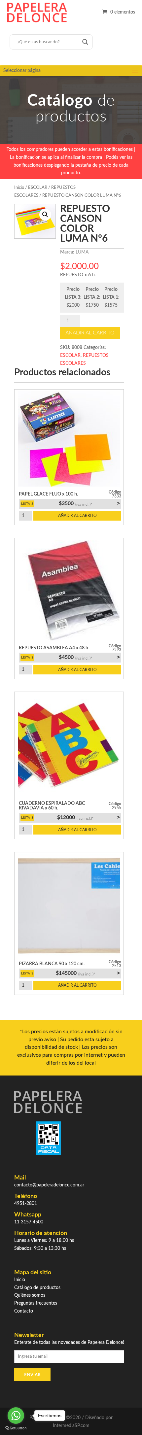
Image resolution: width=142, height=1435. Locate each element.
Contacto (23, 1311)
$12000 (88, 817)
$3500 (89, 503)
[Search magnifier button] (85, 42)
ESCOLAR (37, 188)
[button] (45, 215)
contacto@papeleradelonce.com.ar (49, 1185)
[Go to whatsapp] (16, 1415)
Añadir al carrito (90, 332)
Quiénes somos (29, 1295)
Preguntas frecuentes (35, 1303)
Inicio (19, 188)
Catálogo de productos (37, 1287)
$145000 (88, 973)
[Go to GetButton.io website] (15, 1428)
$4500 (89, 657)
